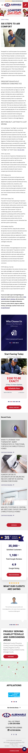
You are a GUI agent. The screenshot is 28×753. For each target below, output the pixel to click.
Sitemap (21, 746)
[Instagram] (14, 734)
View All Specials (14, 407)
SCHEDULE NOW (14, 750)
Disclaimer (7, 746)
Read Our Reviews (14, 574)
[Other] (16, 734)
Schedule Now (14, 388)
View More (11, 656)
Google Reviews (5, 308)
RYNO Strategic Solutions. (17, 743)
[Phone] (25, 5)
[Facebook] (11, 734)
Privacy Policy (15, 746)
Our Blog (14, 525)
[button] (11, 342)
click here (12, 299)
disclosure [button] (21, 392)
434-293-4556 (21, 150)
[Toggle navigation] (2, 5)
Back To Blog (5, 19)
